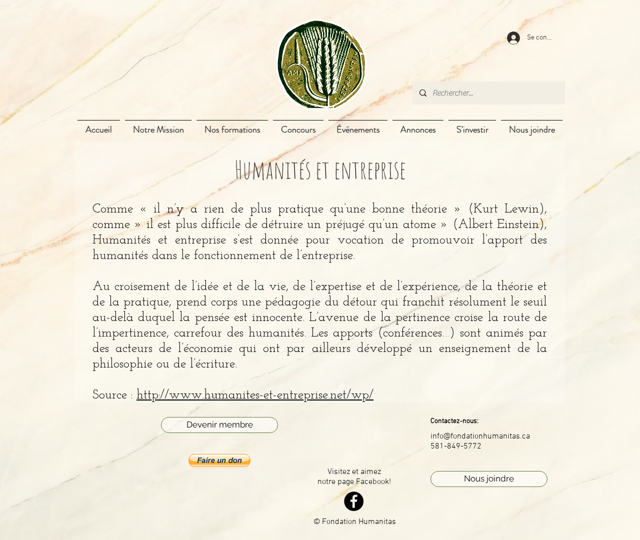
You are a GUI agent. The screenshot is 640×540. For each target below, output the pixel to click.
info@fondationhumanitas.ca (480, 437)
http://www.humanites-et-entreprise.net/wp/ (255, 395)
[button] (219, 460)
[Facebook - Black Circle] (354, 501)
